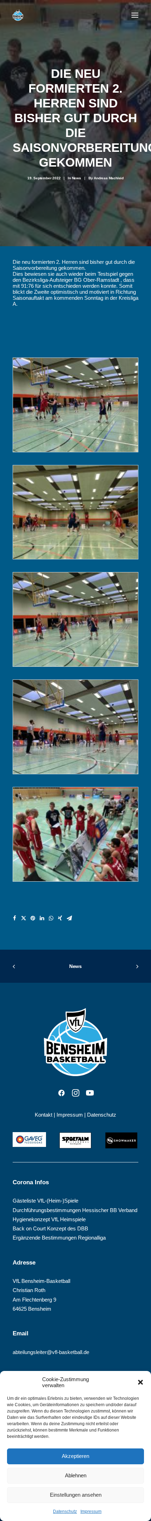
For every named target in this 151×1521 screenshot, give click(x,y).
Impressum (90, 1511)
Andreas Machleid (109, 178)
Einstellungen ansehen (75, 1495)
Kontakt (43, 1115)
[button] (140, 1382)
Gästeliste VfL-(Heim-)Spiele (45, 1201)
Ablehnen (75, 1475)
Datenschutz (65, 1511)
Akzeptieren (75, 1456)
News (76, 178)
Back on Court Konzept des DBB (50, 1228)
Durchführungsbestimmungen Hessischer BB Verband (75, 1210)
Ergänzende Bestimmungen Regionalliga (59, 1238)
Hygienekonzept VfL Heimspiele (49, 1219)
